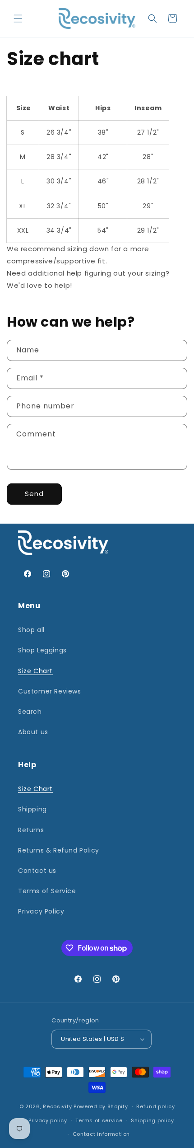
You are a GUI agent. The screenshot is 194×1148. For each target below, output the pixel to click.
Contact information (101, 1134)
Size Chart (35, 670)
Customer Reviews (49, 691)
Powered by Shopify (101, 1106)
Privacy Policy (41, 911)
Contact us (37, 870)
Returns (31, 829)
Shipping (32, 809)
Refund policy (155, 1106)
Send (34, 493)
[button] (18, 18)
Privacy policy (47, 1120)
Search (30, 711)
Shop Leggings (42, 650)
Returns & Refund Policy (58, 850)
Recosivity (57, 1106)
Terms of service (98, 1120)
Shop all (31, 629)
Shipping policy (152, 1120)
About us (33, 731)
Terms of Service (47, 890)
